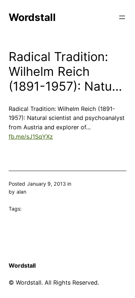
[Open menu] (122, 17)
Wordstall (32, 17)
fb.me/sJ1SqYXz (31, 136)
